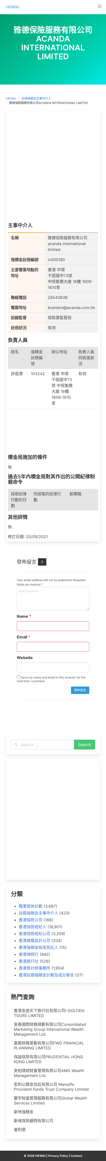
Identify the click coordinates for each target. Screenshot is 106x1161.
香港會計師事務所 (34, 968)
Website (25, 657)
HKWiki (11, 98)
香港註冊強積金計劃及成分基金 (46, 974)
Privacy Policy (58, 1156)
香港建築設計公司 (34, 940)
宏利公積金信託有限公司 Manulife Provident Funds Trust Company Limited (51, 1087)
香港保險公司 (30, 919)
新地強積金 (24, 1111)
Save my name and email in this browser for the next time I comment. (51, 679)
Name (24, 616)
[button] (99, 6)
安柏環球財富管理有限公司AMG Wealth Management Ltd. (49, 1073)
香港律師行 (28, 954)
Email (23, 636)
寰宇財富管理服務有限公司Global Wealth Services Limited (50, 1100)
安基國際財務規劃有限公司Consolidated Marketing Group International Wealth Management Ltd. (50, 1029)
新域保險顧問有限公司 (33, 1120)
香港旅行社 (28, 961)
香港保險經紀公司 (34, 933)
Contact (76, 1156)
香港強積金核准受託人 (38, 947)
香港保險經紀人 (32, 926)
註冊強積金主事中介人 (36, 98)
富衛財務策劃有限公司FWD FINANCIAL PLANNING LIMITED (49, 1045)
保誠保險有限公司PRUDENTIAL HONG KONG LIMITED (48, 1059)
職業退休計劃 (30, 906)
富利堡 (20, 1129)
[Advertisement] (53, 168)
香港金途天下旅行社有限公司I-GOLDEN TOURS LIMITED (49, 1013)
